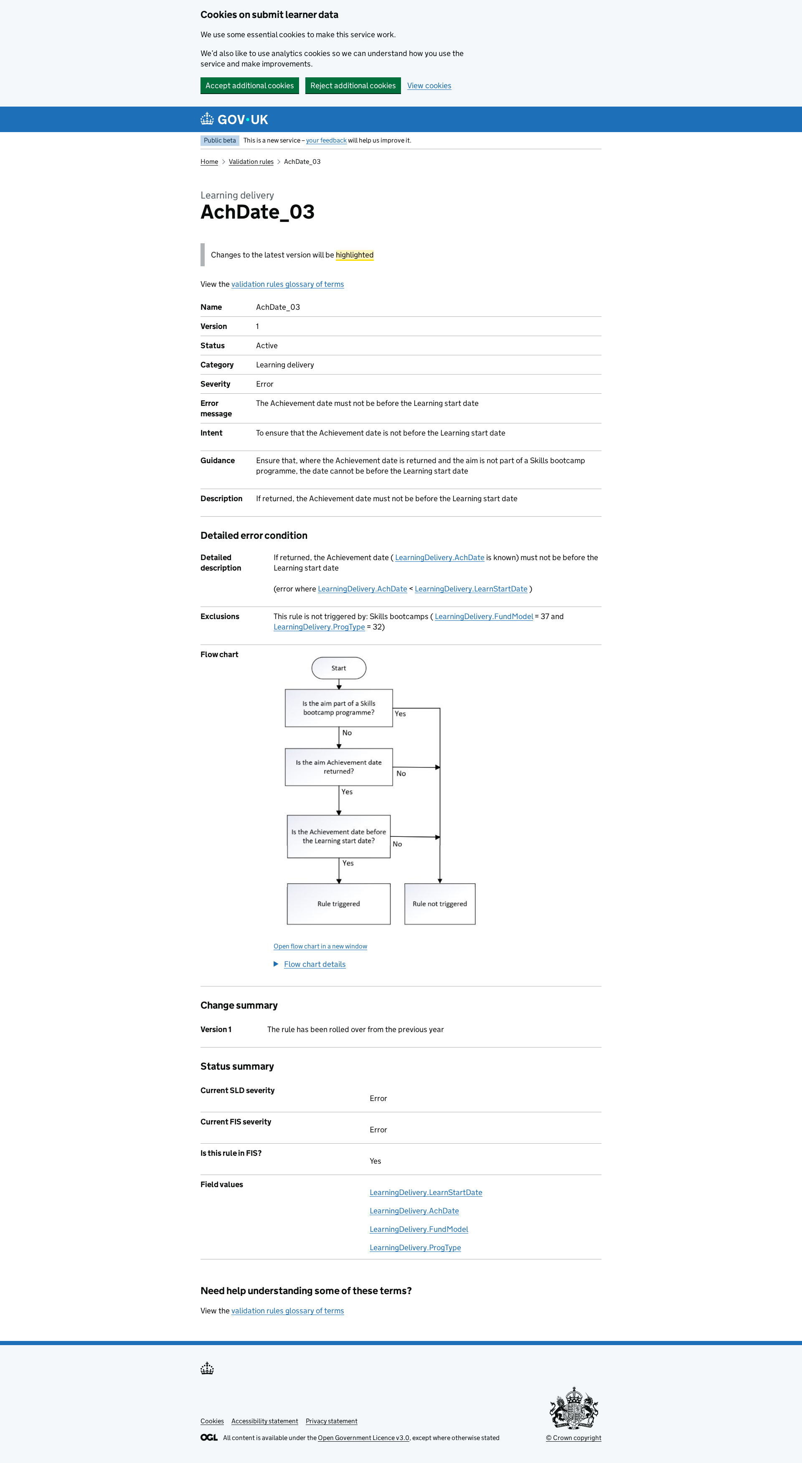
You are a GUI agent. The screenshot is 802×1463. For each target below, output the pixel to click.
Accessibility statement (264, 1421)
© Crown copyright (574, 1438)
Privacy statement (332, 1421)
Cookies (212, 1421)
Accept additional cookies (250, 85)
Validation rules (251, 162)
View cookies (429, 85)
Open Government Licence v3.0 (363, 1438)
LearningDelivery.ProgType (319, 627)
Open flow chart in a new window (320, 946)
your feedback (326, 140)
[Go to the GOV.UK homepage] (234, 119)
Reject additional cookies (353, 85)
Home (209, 162)
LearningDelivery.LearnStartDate (471, 589)
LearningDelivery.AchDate (440, 557)
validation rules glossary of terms (287, 284)
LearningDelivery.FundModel (484, 616)
